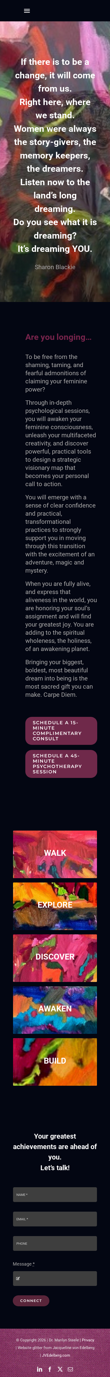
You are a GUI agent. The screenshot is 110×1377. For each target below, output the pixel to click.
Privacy (88, 1340)
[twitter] (60, 1369)
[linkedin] (39, 1369)
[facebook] (49, 1369)
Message (24, 1264)
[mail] (70, 1369)
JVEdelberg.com (56, 1355)
